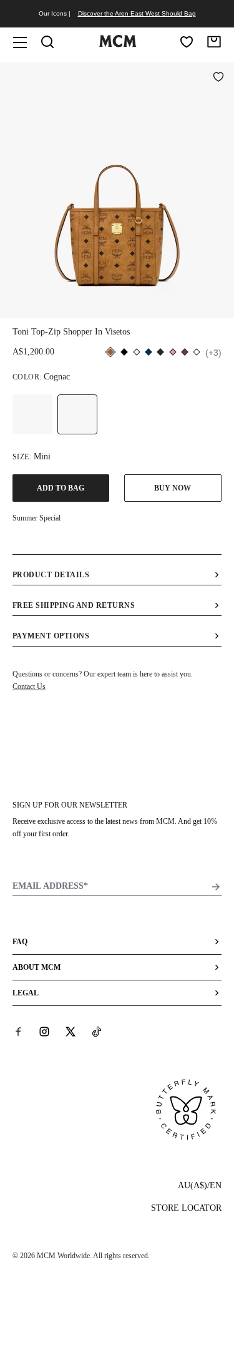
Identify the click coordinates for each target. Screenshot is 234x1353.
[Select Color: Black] (32, 414)
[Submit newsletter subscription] (216, 886)
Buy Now (172, 488)
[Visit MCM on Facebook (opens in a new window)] (18, 1031)
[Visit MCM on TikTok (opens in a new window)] (96, 1031)
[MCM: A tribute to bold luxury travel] (118, 44)
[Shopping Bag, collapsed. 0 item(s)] (214, 41)
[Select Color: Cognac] (77, 414)
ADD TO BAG (60, 488)
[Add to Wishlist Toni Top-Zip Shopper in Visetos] (218, 78)
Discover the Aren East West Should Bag (137, 13)
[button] (117, 189)
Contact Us (29, 686)
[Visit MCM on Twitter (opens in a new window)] (70, 1031)
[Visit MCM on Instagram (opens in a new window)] (44, 1031)
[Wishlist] (186, 41)
